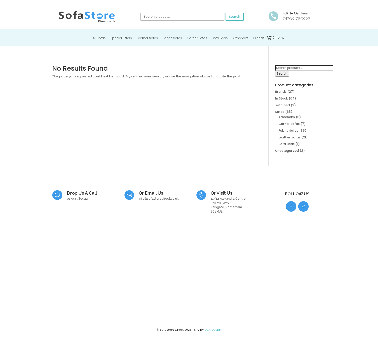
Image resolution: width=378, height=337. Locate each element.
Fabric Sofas (172, 38)
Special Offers (121, 38)
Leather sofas (289, 137)
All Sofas (99, 38)
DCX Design (213, 330)
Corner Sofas (197, 38)
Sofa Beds (220, 38)
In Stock (281, 98)
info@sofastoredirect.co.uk (158, 198)
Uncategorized (287, 150)
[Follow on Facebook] (291, 206)
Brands (258, 38)
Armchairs (240, 38)
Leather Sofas (147, 38)
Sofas (279, 112)
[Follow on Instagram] (303, 206)
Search (234, 16)
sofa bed (282, 105)
